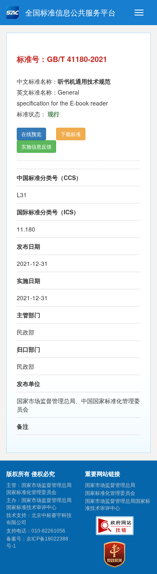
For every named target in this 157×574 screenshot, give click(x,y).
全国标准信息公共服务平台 (69, 13)
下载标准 (71, 133)
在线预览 (31, 133)
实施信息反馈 (36, 146)
